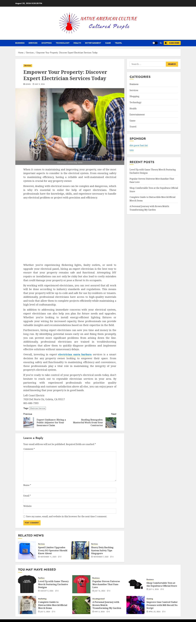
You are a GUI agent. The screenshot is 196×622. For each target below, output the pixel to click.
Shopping (46, 43)
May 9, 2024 (40, 84)
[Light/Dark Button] (155, 43)
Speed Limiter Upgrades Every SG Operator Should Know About (52, 550)
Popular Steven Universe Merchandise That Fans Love (106, 584)
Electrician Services (37, 408)
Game (108, 43)
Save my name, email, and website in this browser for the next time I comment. (66, 516)
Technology (62, 43)
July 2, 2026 (45, 612)
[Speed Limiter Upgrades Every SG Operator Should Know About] (27, 550)
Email (27, 495)
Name (27, 485)
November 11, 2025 (48, 557)
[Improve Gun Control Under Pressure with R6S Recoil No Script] (135, 605)
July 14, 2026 (100, 591)
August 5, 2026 (46, 591)
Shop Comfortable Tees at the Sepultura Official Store (162, 584)
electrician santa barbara (75, 354)
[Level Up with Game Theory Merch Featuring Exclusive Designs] (27, 584)
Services (33, 43)
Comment (29, 449)
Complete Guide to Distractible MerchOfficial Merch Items (52, 605)
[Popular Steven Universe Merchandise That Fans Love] (81, 584)
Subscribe (174, 43)
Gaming (150, 599)
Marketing (42, 599)
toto (132, 150)
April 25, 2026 (154, 612)
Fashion (41, 578)
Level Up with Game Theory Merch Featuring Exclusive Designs (53, 584)
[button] (160, 43)
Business (20, 43)
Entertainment (93, 43)
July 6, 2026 (154, 589)
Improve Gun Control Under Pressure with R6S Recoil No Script (162, 605)
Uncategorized (98, 599)
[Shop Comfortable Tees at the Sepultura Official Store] (135, 584)
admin (28, 84)
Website (27, 506)
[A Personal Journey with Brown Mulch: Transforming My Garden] (81, 605)
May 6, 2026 (100, 612)
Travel (118, 43)
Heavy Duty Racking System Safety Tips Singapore (102, 550)
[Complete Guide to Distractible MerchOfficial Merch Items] (27, 605)
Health (77, 43)
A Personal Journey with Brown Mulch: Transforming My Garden (106, 605)
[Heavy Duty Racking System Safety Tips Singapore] (80, 550)
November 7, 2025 (100, 557)
